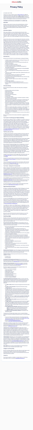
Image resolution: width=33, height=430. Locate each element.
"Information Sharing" (19, 264)
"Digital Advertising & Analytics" (13, 184)
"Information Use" (16, 261)
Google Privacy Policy (8, 155)
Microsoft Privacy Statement (11, 159)
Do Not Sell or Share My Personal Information (15, 321)
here (7, 156)
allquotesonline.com (21, 14)
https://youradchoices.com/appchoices (10, 203)
